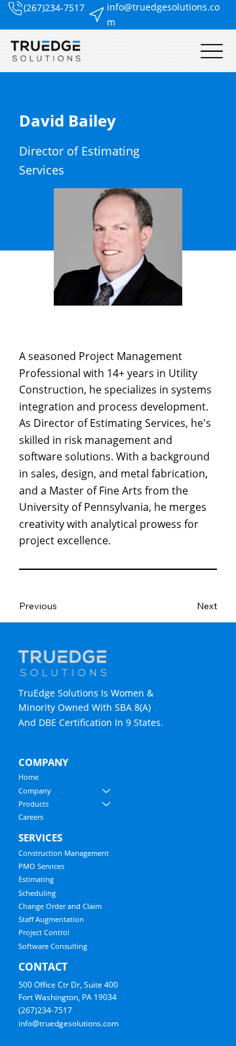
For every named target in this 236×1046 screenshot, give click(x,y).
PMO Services (41, 866)
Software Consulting (52, 946)
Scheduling (37, 893)
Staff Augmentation (51, 919)
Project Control (43, 932)
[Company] (106, 790)
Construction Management (63, 853)
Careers (30, 817)
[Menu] (212, 50)
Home (28, 777)
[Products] (106, 804)
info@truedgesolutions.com (68, 1023)
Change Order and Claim (60, 906)
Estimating (36, 879)
